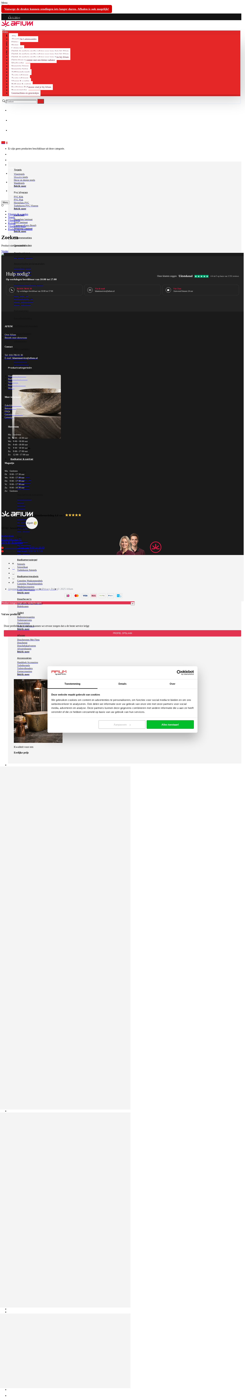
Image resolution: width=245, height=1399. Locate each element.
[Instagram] (13, 568)
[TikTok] (13, 582)
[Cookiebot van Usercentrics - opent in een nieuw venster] (179, 672)
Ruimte (12, 223)
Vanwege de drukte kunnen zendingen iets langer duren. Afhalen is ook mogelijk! (56, 9)
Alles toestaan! (170, 724)
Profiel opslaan (122, 633)
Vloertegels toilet (17, 226)
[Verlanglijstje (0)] (2, 205)
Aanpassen (120, 724)
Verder (4, 251)
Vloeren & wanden (18, 214)
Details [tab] (122, 683)
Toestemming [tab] (72, 683)
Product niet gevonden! (20, 229)
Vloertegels (14, 220)
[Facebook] (13, 563)
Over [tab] (172, 683)
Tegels (11, 217)
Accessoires (24, 658)
